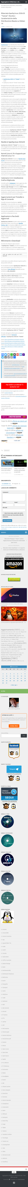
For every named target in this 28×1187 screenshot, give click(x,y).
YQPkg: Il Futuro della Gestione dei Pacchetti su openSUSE (19, 470)
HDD (3, 1004)
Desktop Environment (10, 637)
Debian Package (6, 963)
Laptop (4, 1021)
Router (4, 1079)
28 (21, 680)
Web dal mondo (6, 1155)
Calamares (12, 183)
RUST (18, 656)
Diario (3, 967)
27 (17, 680)
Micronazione (5, 1028)
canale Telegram (9, 392)
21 (21, 678)
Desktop (20, 635)
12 (14, 676)
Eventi (3, 980)
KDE (19, 645)
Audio (3, 946)
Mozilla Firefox (7, 652)
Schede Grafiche (6, 1086)
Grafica (10, 643)
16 (3, 678)
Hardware (4, 1001)
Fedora (15, 639)
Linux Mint (21, 649)
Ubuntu (6, 660)
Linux (14, 649)
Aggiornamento (10, 630)
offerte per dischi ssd (19, 421)
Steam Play (5, 1120)
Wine (22, 660)
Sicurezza (4, 1096)
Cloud (11, 633)
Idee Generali (5, 1008)
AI (22, 630)
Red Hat (13, 656)
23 (3, 680)
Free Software (5, 641)
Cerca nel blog (4, 733)
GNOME (20, 641)
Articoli (18, 631)
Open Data (5, 1052)
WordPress (5, 1161)
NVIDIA (16, 652)
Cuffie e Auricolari (6, 960)
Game (13, 641)
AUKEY (4, 950)
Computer (17, 633)
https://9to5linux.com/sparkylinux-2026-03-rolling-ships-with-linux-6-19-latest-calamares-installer (13, 346)
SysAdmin (9, 658)
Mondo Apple (5, 1032)
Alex (3, 26)
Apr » (15, 685)
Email (16, 502)
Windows (15, 660)
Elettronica (5, 977)
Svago (3, 1124)
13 (17, 676)
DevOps (22, 637)
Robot (4, 1073)
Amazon (4, 929)
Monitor (4, 1042)
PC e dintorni (5, 1062)
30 (3, 683)
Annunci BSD (5, 932)
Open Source (5, 1055)
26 (14, 680)
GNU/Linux (19, 5)
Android (4, 631)
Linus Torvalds (6, 649)
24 (6, 680)
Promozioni (5, 1069)
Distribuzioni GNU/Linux (8, 5)
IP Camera (4, 1014)
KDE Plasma (5, 647)
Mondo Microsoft (6, 1038)
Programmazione (15, 654)
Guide (3, 997)
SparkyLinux (4, 44)
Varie (3, 1148)
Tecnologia (5, 1137)
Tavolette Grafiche (7, 1134)
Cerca (23, 735)
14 (21, 676)
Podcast (4, 654)
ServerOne (5, 1093)
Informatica (20, 643)
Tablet (4, 1127)
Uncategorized (6, 1144)
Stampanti (5, 1117)
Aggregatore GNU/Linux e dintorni (11, 2)
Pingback (17, 483)
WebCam (4, 1158)
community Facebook (20, 396)
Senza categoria (6, 1090)
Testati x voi (5, 1141)
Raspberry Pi (5, 656)
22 (25, 678)
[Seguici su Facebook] (26, 532)
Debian (12, 635)
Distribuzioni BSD (6, 970)
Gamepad (4, 987)
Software (4, 1114)
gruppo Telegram (5, 398)
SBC (3, 1083)
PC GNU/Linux (5, 1066)
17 (6, 678)
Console (4, 953)
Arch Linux (11, 631)
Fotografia (5, 984)
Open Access (5, 1049)
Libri (3, 1025)
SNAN (3, 1110)
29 (25, 680)
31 (6, 683)
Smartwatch (5, 1107)
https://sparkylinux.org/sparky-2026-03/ (14, 339)
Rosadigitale (5, 1076)
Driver (3, 639)
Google (4, 643)
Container (4, 635)
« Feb (12, 685)
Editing (8, 639)
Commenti (6, 483)
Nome (4, 502)
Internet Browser (8, 645)
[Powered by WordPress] (9, 1179)
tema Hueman (21, 1179)
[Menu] (26, 2)
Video (3, 1151)
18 (10, 678)
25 (10, 680)
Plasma (21, 652)
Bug (23, 631)
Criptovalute (5, 956)
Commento (6, 492)
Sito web (5, 507)
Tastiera (4, 1131)
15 (25, 676)
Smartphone (5, 1103)
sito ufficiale (11, 269)
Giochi (3, 991)
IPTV (3, 1018)
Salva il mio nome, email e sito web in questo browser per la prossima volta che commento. (13, 515)
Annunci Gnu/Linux (6, 936)
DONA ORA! (14, 726)
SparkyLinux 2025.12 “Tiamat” (11, 79)
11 (10, 676)
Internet (4, 1011)
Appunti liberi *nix (6, 943)
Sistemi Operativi (6, 1100)
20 (17, 678)
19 (14, 678)
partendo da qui (15, 364)
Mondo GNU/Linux (6, 7)
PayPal (4, 1059)
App (3, 939)
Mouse (4, 1045)
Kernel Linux (15, 647)
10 (6, 676)
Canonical (4, 633)
